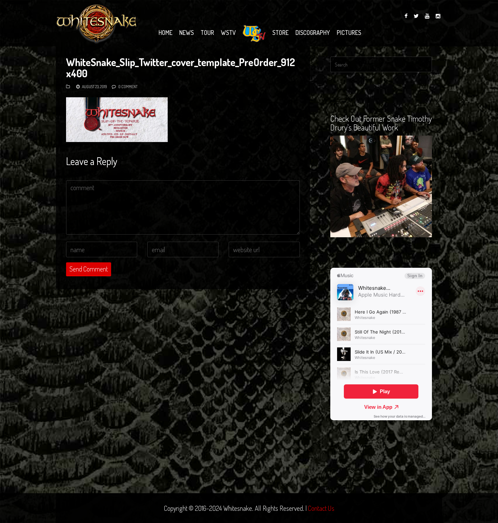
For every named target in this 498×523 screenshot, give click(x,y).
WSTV (228, 32)
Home (165, 32)
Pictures (349, 32)
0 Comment (128, 86)
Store (280, 32)
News (186, 32)
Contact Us (321, 508)
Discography (312, 32)
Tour (207, 32)
